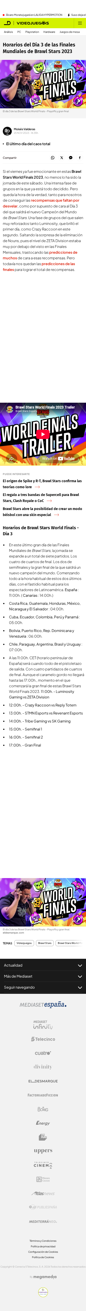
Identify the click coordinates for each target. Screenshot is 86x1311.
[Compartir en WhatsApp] (52, 158)
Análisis (8, 32)
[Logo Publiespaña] (43, 1207)
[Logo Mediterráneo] (43, 1221)
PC (19, 32)
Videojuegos (24, 943)
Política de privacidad (43, 1246)
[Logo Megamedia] (45, 1277)
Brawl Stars (45, 943)
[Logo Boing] (43, 1109)
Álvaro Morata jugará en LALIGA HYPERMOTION (34, 15)
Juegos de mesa (70, 32)
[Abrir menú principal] (80, 23)
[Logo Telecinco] (43, 1039)
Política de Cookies (43, 1257)
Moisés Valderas (24, 129)
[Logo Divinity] (43, 1067)
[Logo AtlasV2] (43, 1193)
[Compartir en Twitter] (61, 158)
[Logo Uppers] (43, 1151)
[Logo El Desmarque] (43, 1081)
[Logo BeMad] (43, 1137)
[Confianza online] (43, 1296)
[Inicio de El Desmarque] (7, 23)
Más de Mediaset (18, 976)
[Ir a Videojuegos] (33, 23)
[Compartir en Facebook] (79, 158)
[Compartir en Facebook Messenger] (70, 158)
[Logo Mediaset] (43, 1007)
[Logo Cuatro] (43, 1053)
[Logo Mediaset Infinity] (43, 1025)
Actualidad (13, 965)
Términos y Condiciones (43, 1240)
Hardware (49, 32)
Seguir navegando (19, 987)
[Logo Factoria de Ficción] (43, 1095)
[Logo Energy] (43, 1123)
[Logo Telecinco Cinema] (43, 1165)
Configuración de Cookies (43, 1251)
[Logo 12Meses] (43, 1179)
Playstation (32, 32)
